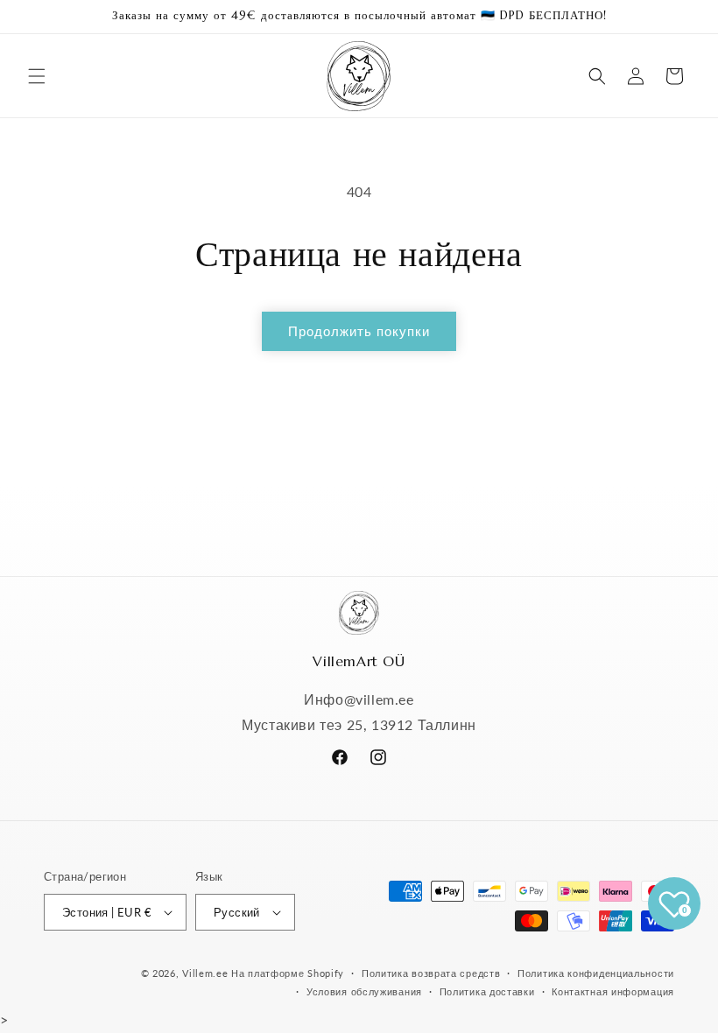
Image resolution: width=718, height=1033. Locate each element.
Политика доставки (487, 991)
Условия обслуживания (364, 991)
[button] (37, 76)
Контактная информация (613, 991)
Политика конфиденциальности (595, 973)
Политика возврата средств (431, 973)
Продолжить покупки (359, 331)
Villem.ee (206, 973)
